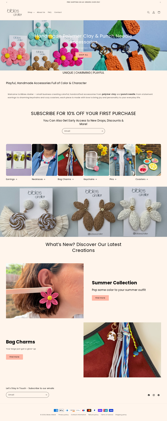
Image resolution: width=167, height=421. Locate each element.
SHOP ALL (83, 55)
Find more (100, 298)
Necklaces (37, 179)
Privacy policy (64, 415)
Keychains (89, 179)
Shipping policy (121, 415)
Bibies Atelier (51, 415)
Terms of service (107, 415)
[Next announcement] (160, 2)
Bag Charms (64, 179)
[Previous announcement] (6, 2)
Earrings (10, 179)
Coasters (141, 179)
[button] (30, 12)
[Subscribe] (102, 131)
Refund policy (93, 415)
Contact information (78, 415)
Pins (112, 179)
